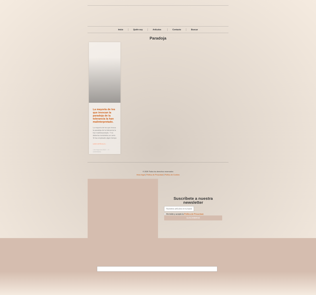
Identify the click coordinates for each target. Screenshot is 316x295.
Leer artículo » (99, 144)
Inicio (120, 30)
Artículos (157, 30)
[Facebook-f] (222, 2)
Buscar (194, 30)
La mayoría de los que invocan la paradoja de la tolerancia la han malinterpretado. (104, 115)
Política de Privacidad (154, 175)
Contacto (176, 30)
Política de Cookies (172, 175)
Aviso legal (141, 175)
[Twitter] (225, 2)
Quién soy (138, 30)
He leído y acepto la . (185, 214)
